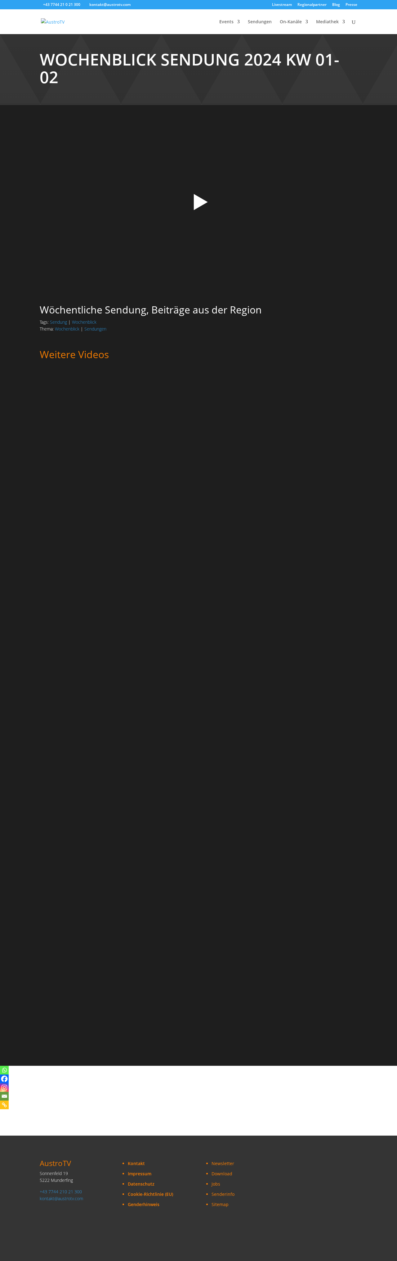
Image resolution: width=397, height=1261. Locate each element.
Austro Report (132, 392)
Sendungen (260, 22)
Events (226, 22)
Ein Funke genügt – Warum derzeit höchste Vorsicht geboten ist (114, 600)
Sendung (58, 322)
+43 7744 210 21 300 (61, 1192)
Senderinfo (223, 1194)
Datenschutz (141, 1184)
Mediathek (327, 22)
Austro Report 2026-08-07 (70, 666)
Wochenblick (84, 322)
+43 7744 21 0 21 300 (61, 4)
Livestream (282, 5)
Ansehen (54, 408)
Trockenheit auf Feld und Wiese (76, 465)
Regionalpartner (312, 5)
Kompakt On (52, 459)
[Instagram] (4, 1087)
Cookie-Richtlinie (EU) (150, 1194)
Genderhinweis (143, 1204)
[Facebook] (4, 1078)
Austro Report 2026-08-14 (70, 532)
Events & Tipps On (155, 794)
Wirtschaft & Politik (139, 459)
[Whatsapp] (4, 1070)
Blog (336, 5)
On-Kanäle (291, 22)
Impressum (139, 1174)
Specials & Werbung (61, 794)
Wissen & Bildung (180, 594)
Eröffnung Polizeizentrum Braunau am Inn (89, 1001)
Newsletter (223, 1163)
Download (222, 1174)
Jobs (216, 1184)
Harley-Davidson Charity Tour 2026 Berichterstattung (101, 800)
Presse (351, 5)
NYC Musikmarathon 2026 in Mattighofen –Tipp (94, 867)
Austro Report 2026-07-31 (70, 733)
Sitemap (220, 1204)
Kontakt (136, 1163)
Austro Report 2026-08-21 (70, 398)
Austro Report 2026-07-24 (70, 934)
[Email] (4, 1096)
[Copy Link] (4, 1105)
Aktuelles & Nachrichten (91, 392)
